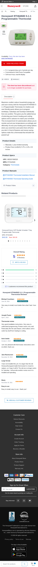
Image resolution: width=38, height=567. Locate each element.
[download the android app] (19, 554)
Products (7, 11)
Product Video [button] (11, 185)
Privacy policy (9, 539)
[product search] (24, 564)
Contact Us (19, 429)
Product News (19, 461)
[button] (22, 37)
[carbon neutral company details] (24, 517)
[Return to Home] (2, 11)
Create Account (19, 438)
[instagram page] (24, 500)
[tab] (8, 96)
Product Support (19, 465)
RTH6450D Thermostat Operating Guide (19, 179)
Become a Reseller (19, 449)
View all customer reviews (20, 400)
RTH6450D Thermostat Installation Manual (20, 175)
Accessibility (19, 422)
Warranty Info (19, 468)
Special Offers (8, 1)
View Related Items (15, 63)
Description (8, 96)
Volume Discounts (19, 419)
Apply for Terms (19, 445)
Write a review (20, 262)
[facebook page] (18, 500)
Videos (6, 79)
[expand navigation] (1, 6)
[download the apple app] (19, 549)
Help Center (19, 426)
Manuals (16, 79)
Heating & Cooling (15, 11)
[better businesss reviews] (12, 517)
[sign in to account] (35, 6)
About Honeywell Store (19, 458)
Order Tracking (19, 442)
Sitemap (28, 539)
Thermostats (15, 165)
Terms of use (19, 539)
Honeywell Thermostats (26, 11)
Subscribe (30, 489)
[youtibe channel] (30, 500)
